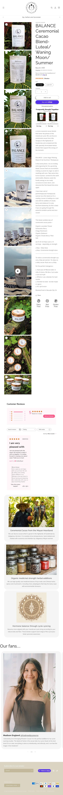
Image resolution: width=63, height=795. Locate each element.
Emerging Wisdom (12, 791)
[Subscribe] (32, 771)
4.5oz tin (49, 84)
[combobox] (29, 429)
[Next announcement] (60, 17)
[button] (3, 8)
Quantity (38, 88)
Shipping (38, 70)
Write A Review (49, 416)
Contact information (41, 791)
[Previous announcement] (3, 17)
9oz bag (39, 84)
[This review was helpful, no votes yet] (23, 486)
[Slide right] (35, 752)
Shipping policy (51, 791)
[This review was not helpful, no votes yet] (26, 486)
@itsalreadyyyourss (29, 735)
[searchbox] (12, 429)
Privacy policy (31, 791)
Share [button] (39, 295)
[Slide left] (28, 752)
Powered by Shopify (22, 791)
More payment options (47, 106)
